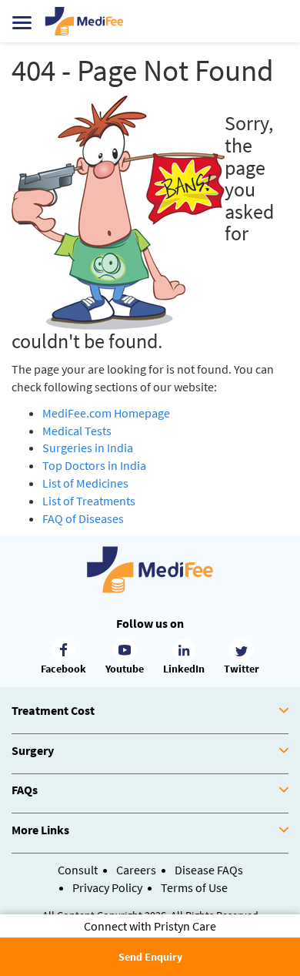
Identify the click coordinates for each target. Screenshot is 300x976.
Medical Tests (77, 430)
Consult (78, 869)
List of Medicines (85, 483)
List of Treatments (88, 500)
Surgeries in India (87, 447)
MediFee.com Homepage (106, 413)
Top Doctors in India (94, 465)
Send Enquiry (150, 957)
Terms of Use (194, 887)
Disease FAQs (209, 869)
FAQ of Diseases (83, 518)
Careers (136, 869)
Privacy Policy (107, 887)
